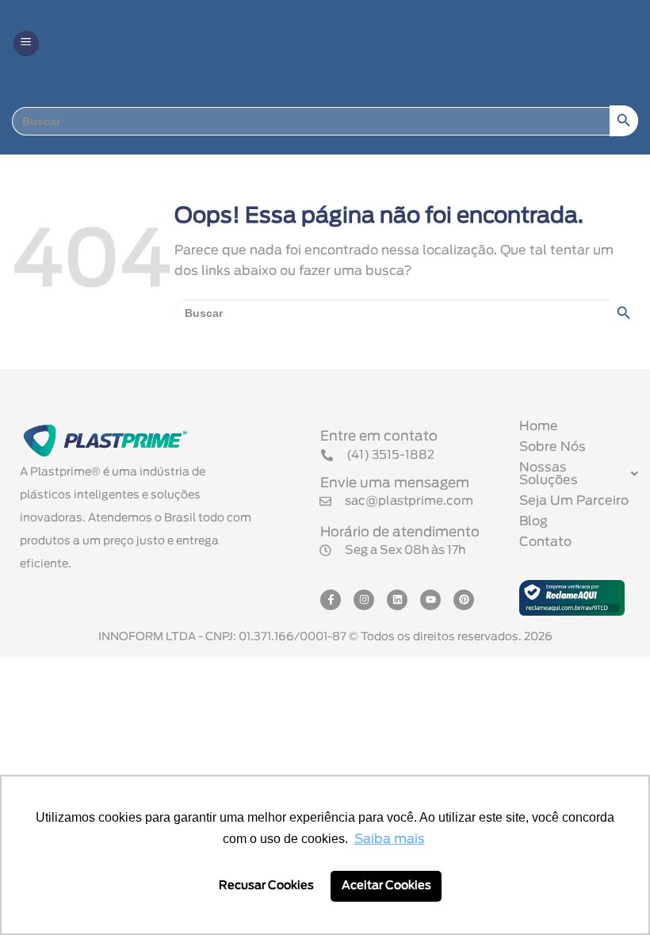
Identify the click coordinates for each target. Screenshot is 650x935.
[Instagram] (364, 600)
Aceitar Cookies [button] (386, 885)
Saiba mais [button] (389, 839)
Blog (533, 521)
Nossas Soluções (548, 474)
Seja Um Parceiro (574, 500)
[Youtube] (430, 600)
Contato (545, 542)
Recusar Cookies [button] (266, 885)
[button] (26, 44)
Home (538, 426)
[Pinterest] (463, 600)
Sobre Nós (552, 447)
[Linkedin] (397, 600)
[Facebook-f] (330, 600)
